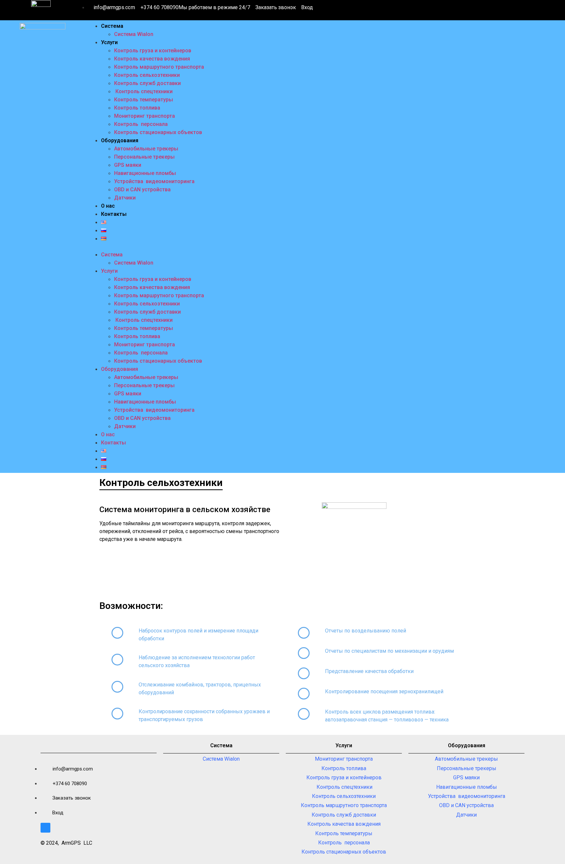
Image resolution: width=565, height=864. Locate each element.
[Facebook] (45, 828)
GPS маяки (127, 165)
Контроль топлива (137, 108)
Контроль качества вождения (344, 824)
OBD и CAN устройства (142, 189)
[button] (325, 247)
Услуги (109, 42)
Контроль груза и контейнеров (152, 50)
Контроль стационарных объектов (158, 132)
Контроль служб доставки (147, 83)
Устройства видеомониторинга (154, 181)
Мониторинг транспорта (144, 116)
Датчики (125, 198)
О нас (108, 206)
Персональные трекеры (144, 157)
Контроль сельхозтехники (147, 75)
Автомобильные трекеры (146, 149)
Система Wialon (133, 34)
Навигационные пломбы (145, 173)
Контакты (114, 214)
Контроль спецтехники (143, 91)
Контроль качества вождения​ (152, 59)
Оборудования (119, 140)
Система (112, 26)
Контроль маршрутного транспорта (159, 67)
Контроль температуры (143, 99)
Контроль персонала (141, 124)
